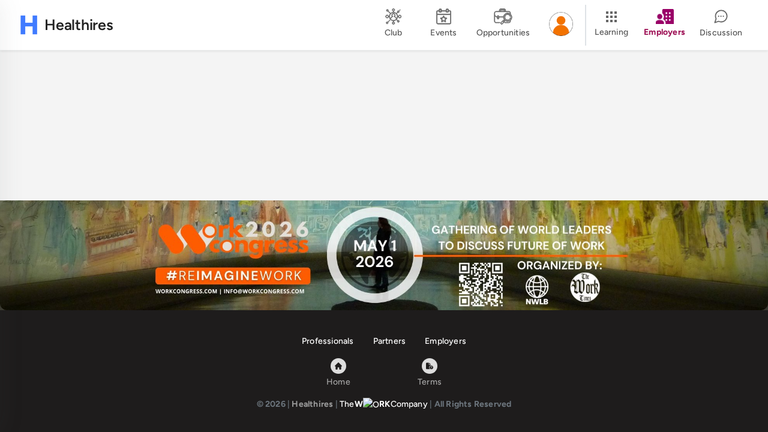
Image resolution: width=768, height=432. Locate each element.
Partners (389, 341)
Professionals (328, 341)
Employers (445, 341)
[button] (561, 25)
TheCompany (384, 404)
